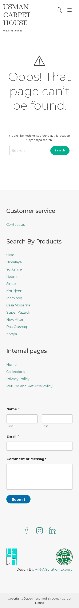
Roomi (11, 277)
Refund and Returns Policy (29, 386)
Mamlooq (14, 298)
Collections (15, 372)
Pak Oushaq (16, 327)
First (10, 426)
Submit (18, 499)
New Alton (15, 320)
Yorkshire (14, 269)
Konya (11, 334)
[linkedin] (52, 531)
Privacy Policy (17, 379)
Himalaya (14, 262)
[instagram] (39, 531)
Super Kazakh (18, 312)
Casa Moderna (18, 305)
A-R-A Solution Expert (53, 569)
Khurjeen (14, 291)
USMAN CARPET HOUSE (17, 15)
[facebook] (26, 531)
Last (45, 426)
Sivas (10, 255)
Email (13, 436)
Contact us (15, 225)
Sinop (11, 284)
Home (11, 365)
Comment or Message (27, 459)
